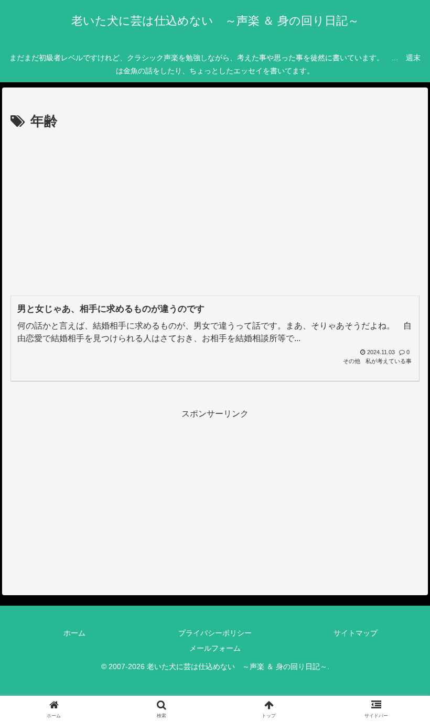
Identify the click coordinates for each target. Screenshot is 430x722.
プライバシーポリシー (215, 633)
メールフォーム (215, 648)
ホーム (74, 633)
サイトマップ (356, 633)
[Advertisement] (215, 212)
